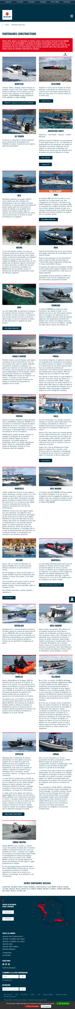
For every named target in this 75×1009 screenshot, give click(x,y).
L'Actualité (20, 2)
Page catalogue (45, 157)
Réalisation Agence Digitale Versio (37, 1000)
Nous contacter (8, 994)
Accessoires (7, 955)
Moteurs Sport (7, 944)
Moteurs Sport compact (10, 947)
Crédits (33, 994)
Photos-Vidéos (55, 2)
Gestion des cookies (61, 994)
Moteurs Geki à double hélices (13, 936)
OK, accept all (64, 1003)
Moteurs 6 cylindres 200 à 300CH (14, 939)
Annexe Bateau (45, 460)
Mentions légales (48, 994)
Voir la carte (8, 912)
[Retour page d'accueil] (12, 14)
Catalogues (43, 2)
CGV (39, 994)
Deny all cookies (33, 1006)
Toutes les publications (9, 968)
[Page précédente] (2, 25)
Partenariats (66, 2)
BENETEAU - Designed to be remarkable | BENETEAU (19, 103)
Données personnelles (10, 996)
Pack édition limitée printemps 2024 (51, 585)
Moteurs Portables (9, 949)
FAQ (17, 994)
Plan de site (24, 994)
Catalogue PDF (45, 164)
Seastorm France (46, 101)
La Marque (8, 2)
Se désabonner (7, 980)
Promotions (31, 2)
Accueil (7, 25)
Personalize (46, 1006)
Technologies (7, 953)
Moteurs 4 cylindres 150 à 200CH (14, 942)
